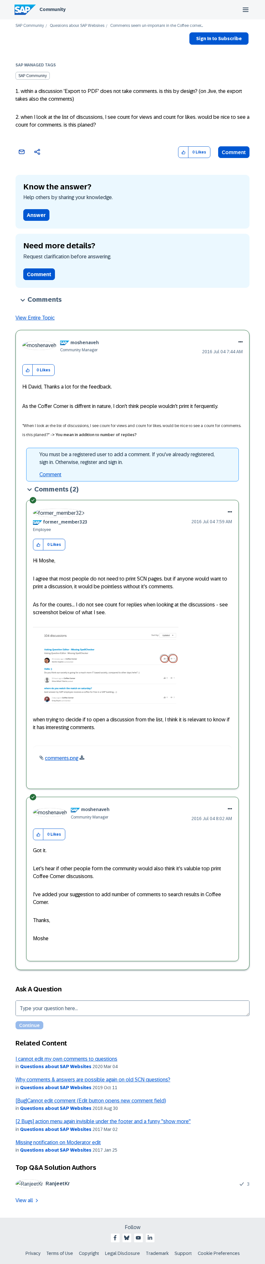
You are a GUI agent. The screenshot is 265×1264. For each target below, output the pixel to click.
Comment (234, 152)
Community (52, 9)
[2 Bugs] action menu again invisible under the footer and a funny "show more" (103, 1121)
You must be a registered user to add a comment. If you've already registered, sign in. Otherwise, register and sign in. (127, 458)
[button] (183, 152)
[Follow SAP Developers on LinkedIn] (150, 1237)
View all (24, 1200)
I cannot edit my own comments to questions (66, 1059)
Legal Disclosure (122, 1253)
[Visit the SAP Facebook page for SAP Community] (115, 1237)
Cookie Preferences (219, 1253)
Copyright (89, 1253)
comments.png (61, 758)
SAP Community (30, 26)
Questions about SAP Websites (77, 26)
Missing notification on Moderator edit (58, 1142)
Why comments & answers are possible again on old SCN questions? (93, 1079)
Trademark (157, 1253)
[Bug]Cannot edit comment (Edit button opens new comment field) (91, 1100)
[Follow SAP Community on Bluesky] (126, 1237)
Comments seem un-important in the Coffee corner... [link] (156, 26)
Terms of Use (59, 1253)
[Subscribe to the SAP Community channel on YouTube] (138, 1237)
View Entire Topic (35, 318)
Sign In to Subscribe (219, 38)
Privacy (33, 1253)
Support (183, 1253)
